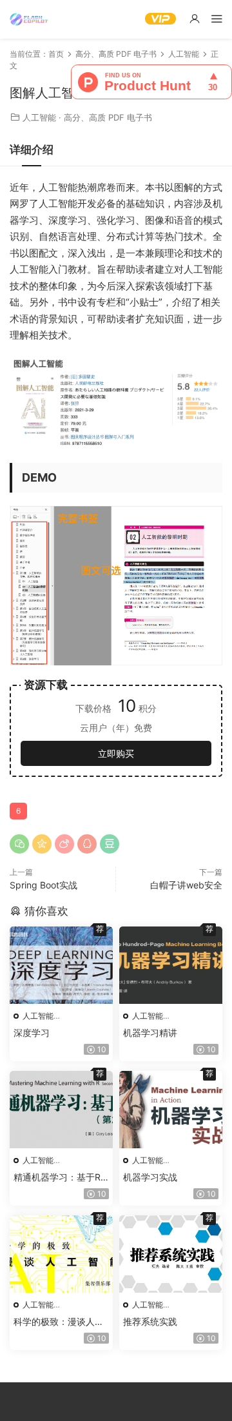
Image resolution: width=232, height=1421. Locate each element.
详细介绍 (31, 149)
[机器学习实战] (170, 1109)
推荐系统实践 (150, 1321)
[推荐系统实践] (170, 1254)
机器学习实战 (150, 1176)
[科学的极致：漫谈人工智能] (61, 1254)
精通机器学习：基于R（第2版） (57, 1177)
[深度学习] (61, 965)
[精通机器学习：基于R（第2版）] (61, 1109)
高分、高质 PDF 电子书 (108, 117)
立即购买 (116, 753)
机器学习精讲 (150, 1032)
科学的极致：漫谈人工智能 (59, 1322)
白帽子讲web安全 (186, 884)
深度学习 (32, 1032)
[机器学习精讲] (170, 965)
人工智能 (39, 117)
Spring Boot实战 (43, 884)
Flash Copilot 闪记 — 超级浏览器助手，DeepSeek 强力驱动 (29, 19)
